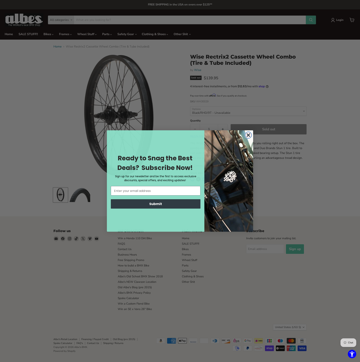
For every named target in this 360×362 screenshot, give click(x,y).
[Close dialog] (248, 135)
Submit (155, 203)
